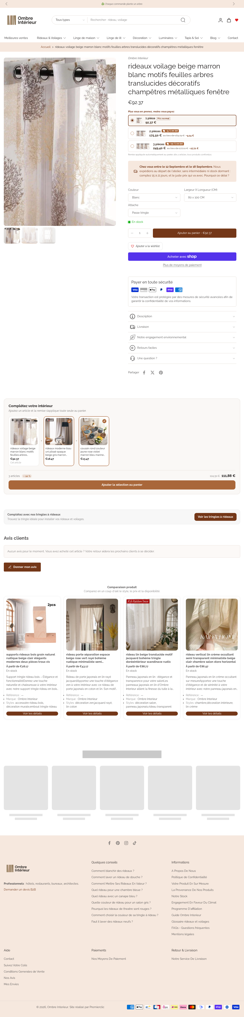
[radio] (182, 120)
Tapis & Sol (192, 37)
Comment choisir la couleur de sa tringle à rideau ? (125, 915)
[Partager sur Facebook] (144, 372)
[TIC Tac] (134, 843)
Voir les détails (32, 713)
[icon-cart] (229, 20)
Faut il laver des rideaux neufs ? (112, 921)
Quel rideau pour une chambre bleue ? (117, 890)
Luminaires (166, 37)
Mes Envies (11, 984)
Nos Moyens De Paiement (109, 959)
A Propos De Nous (184, 871)
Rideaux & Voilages (49, 37)
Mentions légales (183, 934)
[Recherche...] (183, 20)
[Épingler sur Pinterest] (161, 372)
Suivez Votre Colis (15, 965)
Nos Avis (9, 978)
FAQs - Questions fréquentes (190, 928)
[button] (194, 233)
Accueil (46, 47)
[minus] (132, 233)
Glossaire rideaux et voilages (190, 921)
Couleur (133, 190)
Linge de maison (84, 37)
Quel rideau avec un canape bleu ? (114, 896)
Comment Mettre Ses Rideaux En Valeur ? (119, 883)
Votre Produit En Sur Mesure (190, 883)
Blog (213, 37)
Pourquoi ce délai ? (216, 175)
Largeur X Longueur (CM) (200, 190)
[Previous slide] (6, 3)
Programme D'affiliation (187, 909)
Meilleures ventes (16, 37)
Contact (233, 37)
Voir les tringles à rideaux (215, 517)
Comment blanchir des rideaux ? (113, 871)
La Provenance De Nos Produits (193, 890)
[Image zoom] (60, 142)
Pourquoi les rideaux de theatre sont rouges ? (121, 909)
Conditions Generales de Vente (24, 971)
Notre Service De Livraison (189, 959)
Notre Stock (179, 896)
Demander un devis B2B (20, 889)
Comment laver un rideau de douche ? (117, 877)
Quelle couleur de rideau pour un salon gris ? (121, 902)
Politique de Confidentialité (189, 877)
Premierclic (97, 1007)
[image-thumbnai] (12, 235)
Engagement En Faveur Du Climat (194, 902)
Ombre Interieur (57, 1007)
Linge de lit (114, 37)
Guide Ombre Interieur (186, 915)
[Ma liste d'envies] (237, 20)
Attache (133, 205)
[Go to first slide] (233, 3)
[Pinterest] (118, 843)
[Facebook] (109, 843)
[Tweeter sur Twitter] (152, 372)
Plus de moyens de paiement (182, 265)
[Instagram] (126, 843)
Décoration (140, 37)
